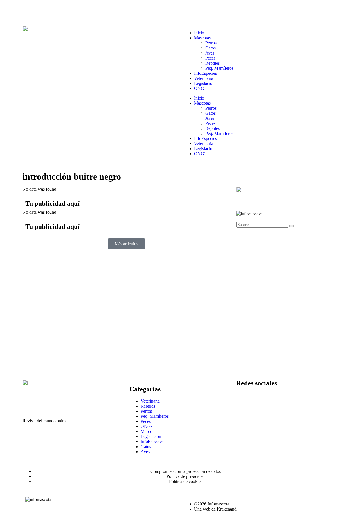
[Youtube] (289, 399)
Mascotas (202, 37)
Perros (211, 42)
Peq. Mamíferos (219, 68)
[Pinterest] (304, 399)
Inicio (199, 32)
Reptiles (212, 63)
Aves (209, 53)
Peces (210, 58)
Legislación (204, 83)
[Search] (291, 226)
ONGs (146, 426)
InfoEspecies (205, 73)
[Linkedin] (274, 399)
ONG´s (200, 88)
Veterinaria (203, 78)
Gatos (210, 48)
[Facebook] (243, 399)
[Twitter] (258, 399)
